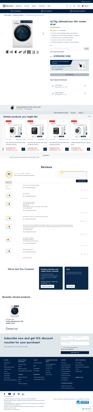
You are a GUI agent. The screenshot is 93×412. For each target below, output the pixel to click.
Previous (2, 33)
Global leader (78, 371)
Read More (71, 286)
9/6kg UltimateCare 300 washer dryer (79, 143)
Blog (49, 6)
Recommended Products (61, 112)
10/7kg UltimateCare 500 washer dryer (14, 322)
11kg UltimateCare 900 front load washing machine (57, 143)
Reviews (73, 112)
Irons (19, 381)
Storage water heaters (39, 379)
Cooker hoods (7, 369)
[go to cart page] (79, 6)
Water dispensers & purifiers (25, 370)
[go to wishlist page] (70, 6)
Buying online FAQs (65, 375)
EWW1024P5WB (10, 319)
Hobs (5, 365)
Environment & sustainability (82, 367)
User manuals (64, 380)
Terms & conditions (58, 399)
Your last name (78, 337)
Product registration (66, 367)
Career (77, 369)
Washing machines (18, 15)
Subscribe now (75, 352)
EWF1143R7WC (7, 139)
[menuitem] (18, 6)
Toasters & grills (22, 364)
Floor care (48, 372)
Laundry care (49, 368)
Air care (48, 370)
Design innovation (79, 365)
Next (42, 33)
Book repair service (65, 365)
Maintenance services (66, 386)
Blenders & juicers (22, 368)
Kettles (20, 366)
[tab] (7, 52)
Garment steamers (22, 383)
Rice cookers (7, 377)
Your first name (65, 337)
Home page (7, 15)
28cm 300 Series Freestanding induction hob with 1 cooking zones (61, 67)
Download (61, 87)
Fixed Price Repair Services (67, 388)
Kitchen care (49, 374)
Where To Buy (79, 377)
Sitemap (87, 399)
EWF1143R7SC (29, 139)
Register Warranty (47, 286)
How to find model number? (57, 51)
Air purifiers (36, 370)
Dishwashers (7, 373)
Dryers (19, 379)
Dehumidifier (37, 368)
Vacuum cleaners (38, 362)
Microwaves (7, 375)
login (54, 277)
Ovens (5, 371)
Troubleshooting (65, 373)
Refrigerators (7, 362)
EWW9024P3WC (73, 139)
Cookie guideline (80, 399)
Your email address (66, 342)
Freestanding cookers (9, 367)
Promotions (42, 6)
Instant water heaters (39, 377)
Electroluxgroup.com (9, 396)
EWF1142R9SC (51, 139)
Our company (78, 362)
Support (34, 6)
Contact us (64, 362)
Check (86, 48)
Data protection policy (69, 399)
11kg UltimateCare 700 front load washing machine (14, 143)
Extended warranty (65, 371)
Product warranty (65, 369)
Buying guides (64, 377)
